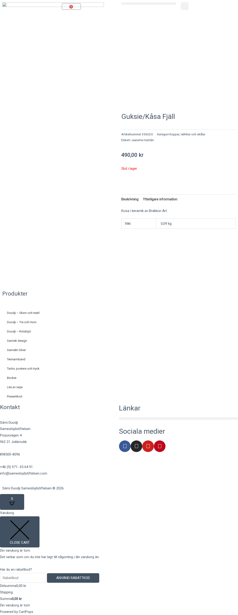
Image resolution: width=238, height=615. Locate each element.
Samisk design (17, 340)
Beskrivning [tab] (130, 199)
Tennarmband (16, 359)
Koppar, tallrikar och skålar (187, 134)
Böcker (12, 378)
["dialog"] (119, 562)
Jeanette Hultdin (142, 140)
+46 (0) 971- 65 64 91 (16, 467)
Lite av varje (15, 387)
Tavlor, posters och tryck (23, 368)
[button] (148, 3)
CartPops (26, 612)
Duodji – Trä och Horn (21, 322)
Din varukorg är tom (15, 605)
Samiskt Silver (16, 350)
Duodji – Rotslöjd (19, 331)
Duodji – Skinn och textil (23, 313)
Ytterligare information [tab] (160, 199)
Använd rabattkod (73, 578)
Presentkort (14, 396)
